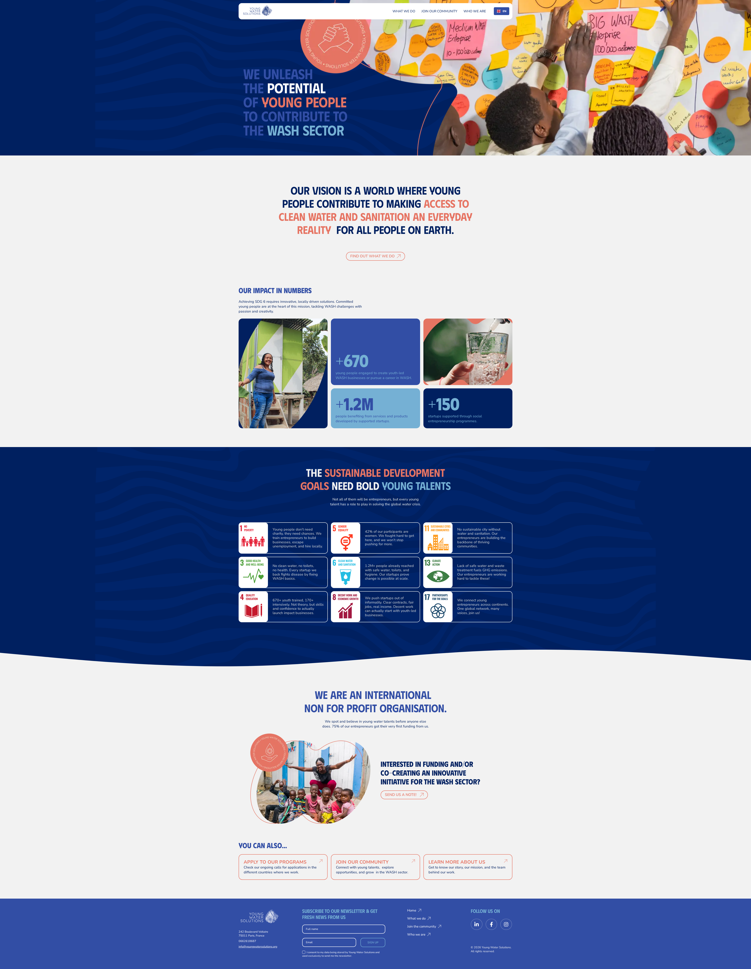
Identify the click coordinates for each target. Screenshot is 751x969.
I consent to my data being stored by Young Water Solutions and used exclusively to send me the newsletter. (341, 954)
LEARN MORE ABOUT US (457, 862)
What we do (404, 11)
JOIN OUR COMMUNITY (362, 862)
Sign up (372, 942)
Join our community (439, 11)
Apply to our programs (275, 862)
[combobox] (501, 11)
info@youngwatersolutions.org (258, 946)
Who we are (475, 11)
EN (504, 11)
